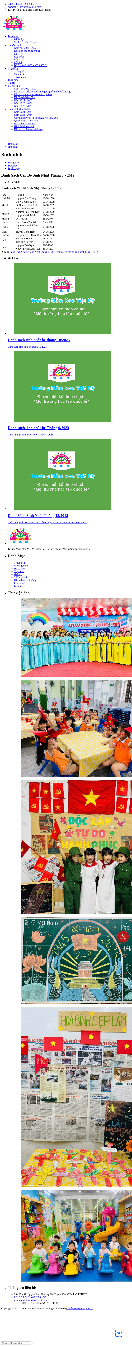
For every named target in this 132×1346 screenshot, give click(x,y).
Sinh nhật (19, 74)
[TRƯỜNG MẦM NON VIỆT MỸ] (14, 30)
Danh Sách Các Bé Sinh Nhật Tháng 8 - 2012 (32, 252)
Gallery (11, 82)
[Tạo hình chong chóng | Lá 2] (72, 728)
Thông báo (19, 71)
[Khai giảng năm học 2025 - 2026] (72, 637)
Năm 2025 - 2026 (23, 106)
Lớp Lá (18, 62)
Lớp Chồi (19, 59)
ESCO (89, 1308)
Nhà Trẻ (18, 53)
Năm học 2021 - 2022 (25, 48)
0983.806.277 (39, 1297)
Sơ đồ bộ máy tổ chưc (25, 42)
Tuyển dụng (20, 77)
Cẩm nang (19, 583)
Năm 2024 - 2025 (23, 100)
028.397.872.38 (22, 1297)
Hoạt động (13, 68)
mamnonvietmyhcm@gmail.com (24, 6)
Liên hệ (18, 586)
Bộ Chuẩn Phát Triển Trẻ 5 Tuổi (30, 65)
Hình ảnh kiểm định (24, 126)
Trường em (13, 36)
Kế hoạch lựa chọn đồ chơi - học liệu (33, 94)
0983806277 (30, 4)
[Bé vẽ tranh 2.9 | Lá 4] (72, 961)
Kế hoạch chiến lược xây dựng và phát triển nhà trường (42, 91)
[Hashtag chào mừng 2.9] (72, 1097)
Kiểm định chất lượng (19, 109)
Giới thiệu (19, 39)
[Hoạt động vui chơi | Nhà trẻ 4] (72, 1236)
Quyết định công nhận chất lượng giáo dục (36, 117)
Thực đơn (13, 80)
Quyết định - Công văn (26, 120)
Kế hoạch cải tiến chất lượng (28, 129)
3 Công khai (14, 85)
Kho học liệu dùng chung (27, 50)
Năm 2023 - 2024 (23, 103)
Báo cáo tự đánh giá (24, 123)
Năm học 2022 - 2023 (25, 88)
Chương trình (14, 45)
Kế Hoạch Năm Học (24, 97)
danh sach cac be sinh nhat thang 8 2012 (77, 252)
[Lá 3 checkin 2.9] (72, 847)
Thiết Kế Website (76, 1308)
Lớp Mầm (19, 56)
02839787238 (15, 4)
